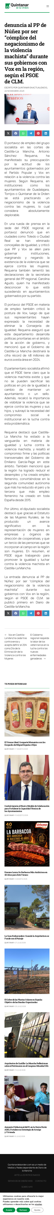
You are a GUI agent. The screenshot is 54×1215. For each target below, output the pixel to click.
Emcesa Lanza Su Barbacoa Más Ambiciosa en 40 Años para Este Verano (25, 873)
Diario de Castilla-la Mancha (27, 604)
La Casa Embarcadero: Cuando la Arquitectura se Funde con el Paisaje (26, 937)
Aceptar (9, 1210)
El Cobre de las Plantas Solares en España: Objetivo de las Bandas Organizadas (23, 1001)
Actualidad (39, 87)
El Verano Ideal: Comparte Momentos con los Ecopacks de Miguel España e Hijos (24, 743)
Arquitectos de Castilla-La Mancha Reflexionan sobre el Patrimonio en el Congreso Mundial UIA (26, 1064)
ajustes (38, 1204)
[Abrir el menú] (48, 6)
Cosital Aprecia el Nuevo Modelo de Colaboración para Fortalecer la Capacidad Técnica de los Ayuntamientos (26, 808)
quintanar (23, 87)
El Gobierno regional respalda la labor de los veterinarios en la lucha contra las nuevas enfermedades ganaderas (39, 646)
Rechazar (23, 1210)
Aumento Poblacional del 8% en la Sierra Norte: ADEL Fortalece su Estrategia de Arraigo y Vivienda (25, 1129)
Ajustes (37, 1210)
